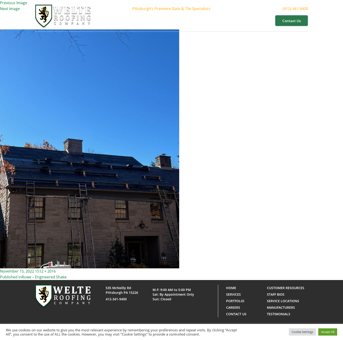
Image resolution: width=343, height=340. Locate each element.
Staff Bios (275, 294)
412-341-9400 (116, 299)
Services (185, 20)
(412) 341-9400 (295, 8)
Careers (233, 307)
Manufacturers (281, 307)
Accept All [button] (327, 332)
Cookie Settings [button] (302, 332)
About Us (158, 20)
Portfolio (210, 20)
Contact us (291, 20)
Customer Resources (247, 20)
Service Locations (283, 301)
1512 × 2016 (45, 271)
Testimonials (278, 314)
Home (139, 20)
